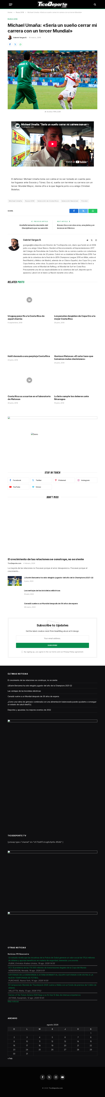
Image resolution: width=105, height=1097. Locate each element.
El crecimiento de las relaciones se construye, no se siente (46, 559)
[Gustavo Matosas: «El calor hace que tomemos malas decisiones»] (75, 340)
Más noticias (13, 1001)
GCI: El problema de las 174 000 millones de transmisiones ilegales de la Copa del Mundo (47, 967)
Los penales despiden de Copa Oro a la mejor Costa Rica (74, 317)
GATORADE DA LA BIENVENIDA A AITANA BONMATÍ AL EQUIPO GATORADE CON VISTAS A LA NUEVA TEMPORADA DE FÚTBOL (50, 976)
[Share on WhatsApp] (20, 44)
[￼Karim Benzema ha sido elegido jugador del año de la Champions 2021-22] (15, 581)
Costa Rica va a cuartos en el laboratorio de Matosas (29, 398)
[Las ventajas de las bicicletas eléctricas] (15, 594)
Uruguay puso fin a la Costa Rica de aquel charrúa (26, 317)
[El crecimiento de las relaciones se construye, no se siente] (52, 529)
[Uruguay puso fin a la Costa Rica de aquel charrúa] (29, 300)
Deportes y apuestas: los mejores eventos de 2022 (29, 710)
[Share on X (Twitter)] (15, 44)
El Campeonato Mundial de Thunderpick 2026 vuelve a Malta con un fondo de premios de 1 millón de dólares (52, 986)
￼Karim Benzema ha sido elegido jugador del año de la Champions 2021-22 (58, 577)
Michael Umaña (15, 201)
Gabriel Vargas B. (20, 37)
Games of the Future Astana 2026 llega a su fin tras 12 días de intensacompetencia (44, 995)
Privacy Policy (69, 652)
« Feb (10, 1058)
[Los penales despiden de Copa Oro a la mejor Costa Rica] (75, 300)
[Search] (94, 4)
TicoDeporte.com (14, 563)
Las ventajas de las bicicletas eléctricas (42, 590)
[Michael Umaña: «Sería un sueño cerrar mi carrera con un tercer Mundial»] (52, 79)
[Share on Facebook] (10, 44)
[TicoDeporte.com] (52, 4)
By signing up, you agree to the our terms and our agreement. (54, 652)
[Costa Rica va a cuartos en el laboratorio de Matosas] (29, 380)
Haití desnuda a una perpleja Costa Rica (29, 356)
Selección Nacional (70, 201)
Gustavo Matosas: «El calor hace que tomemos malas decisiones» (73, 357)
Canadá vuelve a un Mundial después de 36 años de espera (51, 603)
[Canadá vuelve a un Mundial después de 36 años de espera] (15, 607)
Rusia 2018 (13, 19)
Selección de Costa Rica (48, 201)
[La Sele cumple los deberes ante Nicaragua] (75, 380)
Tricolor (84, 201)
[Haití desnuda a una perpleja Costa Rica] (29, 340)
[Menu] (10, 4)
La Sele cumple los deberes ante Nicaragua (71, 398)
